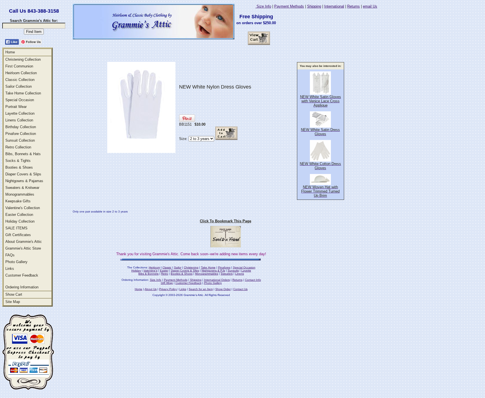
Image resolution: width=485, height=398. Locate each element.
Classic (167, 267)
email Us (370, 6)
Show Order (223, 289)
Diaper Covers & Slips (23, 174)
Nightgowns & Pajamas (24, 181)
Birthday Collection (20, 127)
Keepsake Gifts (18, 201)
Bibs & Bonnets (148, 273)
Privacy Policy (168, 289)
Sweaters (227, 273)
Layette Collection (20, 113)
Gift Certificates (18, 235)
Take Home (208, 267)
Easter (164, 270)
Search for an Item (201, 289)
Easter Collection (19, 214)
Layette (246, 270)
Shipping (314, 6)
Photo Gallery (16, 262)
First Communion (19, 66)
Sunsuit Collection (20, 140)
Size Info (263, 6)
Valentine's (150, 270)
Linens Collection (19, 120)
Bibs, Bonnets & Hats (23, 154)
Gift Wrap (167, 282)
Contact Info (253, 279)
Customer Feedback (21, 275)
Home (10, 52)
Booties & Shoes (19, 167)
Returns (353, 6)
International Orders (217, 279)
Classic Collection (20, 80)
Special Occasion (19, 100)
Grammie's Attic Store (23, 248)
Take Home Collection (23, 93)
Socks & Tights (18, 161)
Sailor (177, 267)
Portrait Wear (16, 107)
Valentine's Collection (22, 208)
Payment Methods (289, 6)
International (334, 6)
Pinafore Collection (20, 134)
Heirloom (154, 267)
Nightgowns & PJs (213, 270)
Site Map (12, 302)
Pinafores (224, 267)
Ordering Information (21, 287)
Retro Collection (18, 147)
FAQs (10, 255)
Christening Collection (23, 59)
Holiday (136, 270)
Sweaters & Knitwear (22, 188)
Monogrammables (19, 194)
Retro (164, 273)
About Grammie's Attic (23, 241)
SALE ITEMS (16, 228)
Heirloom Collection (21, 73)
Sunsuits (233, 270)
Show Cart (13, 294)
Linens (239, 273)
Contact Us (240, 289)
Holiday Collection (20, 221)
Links (9, 268)
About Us (151, 289)
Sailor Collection (18, 86)
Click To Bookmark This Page (225, 221)
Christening (191, 267)
